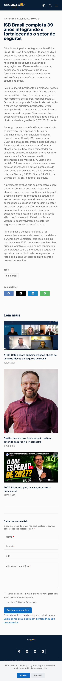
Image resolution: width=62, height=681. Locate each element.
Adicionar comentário (18, 566)
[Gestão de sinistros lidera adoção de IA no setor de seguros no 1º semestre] (31, 401)
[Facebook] (9, 293)
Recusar (38, 675)
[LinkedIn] (33, 293)
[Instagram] (27, 651)
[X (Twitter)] (21, 293)
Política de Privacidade (26, 602)
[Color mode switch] (43, 5)
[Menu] (56, 5)
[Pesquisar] (50, 5)
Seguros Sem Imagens (28, 19)
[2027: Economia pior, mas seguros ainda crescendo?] (31, 467)
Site (8, 556)
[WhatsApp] (45, 293)
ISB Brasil (11, 275)
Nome (10, 536)
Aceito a (22, 602)
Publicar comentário (18, 610)
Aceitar (23, 675)
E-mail (10, 546)
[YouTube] (43, 651)
